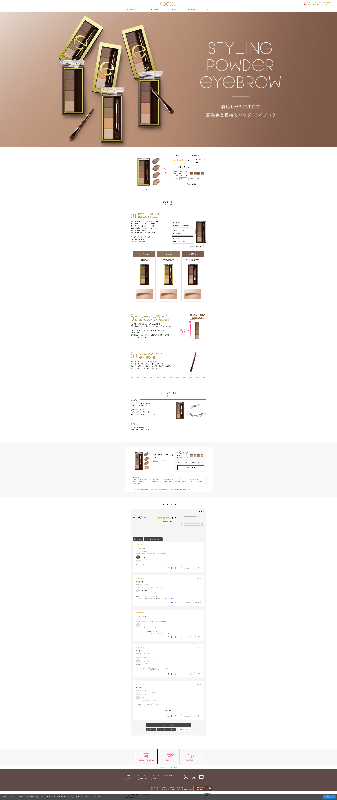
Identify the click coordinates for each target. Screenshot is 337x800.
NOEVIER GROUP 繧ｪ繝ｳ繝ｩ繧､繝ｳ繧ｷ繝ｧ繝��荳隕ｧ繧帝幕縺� (203, 788)
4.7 (174, 518)
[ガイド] (316, 4)
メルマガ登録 (143, 778)
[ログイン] (324, 4)
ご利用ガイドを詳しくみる (169, 767)
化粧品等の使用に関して (186, 789)
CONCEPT (129, 775)
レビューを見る (200, 160)
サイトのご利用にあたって (152, 789)
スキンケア (174, 10)
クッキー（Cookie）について (91, 797)
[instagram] (186, 777)
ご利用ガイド (169, 775)
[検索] (331, 5)
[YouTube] (201, 777)
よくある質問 (156, 778)
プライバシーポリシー (181, 787)
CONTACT (143, 775)
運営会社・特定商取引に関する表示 (165, 787)
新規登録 (128, 778)
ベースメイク (131, 10)
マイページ (156, 775)
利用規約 (153, 787)
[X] (194, 777)
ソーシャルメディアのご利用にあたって (169, 789)
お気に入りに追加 (191, 184)
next (165, 170)
